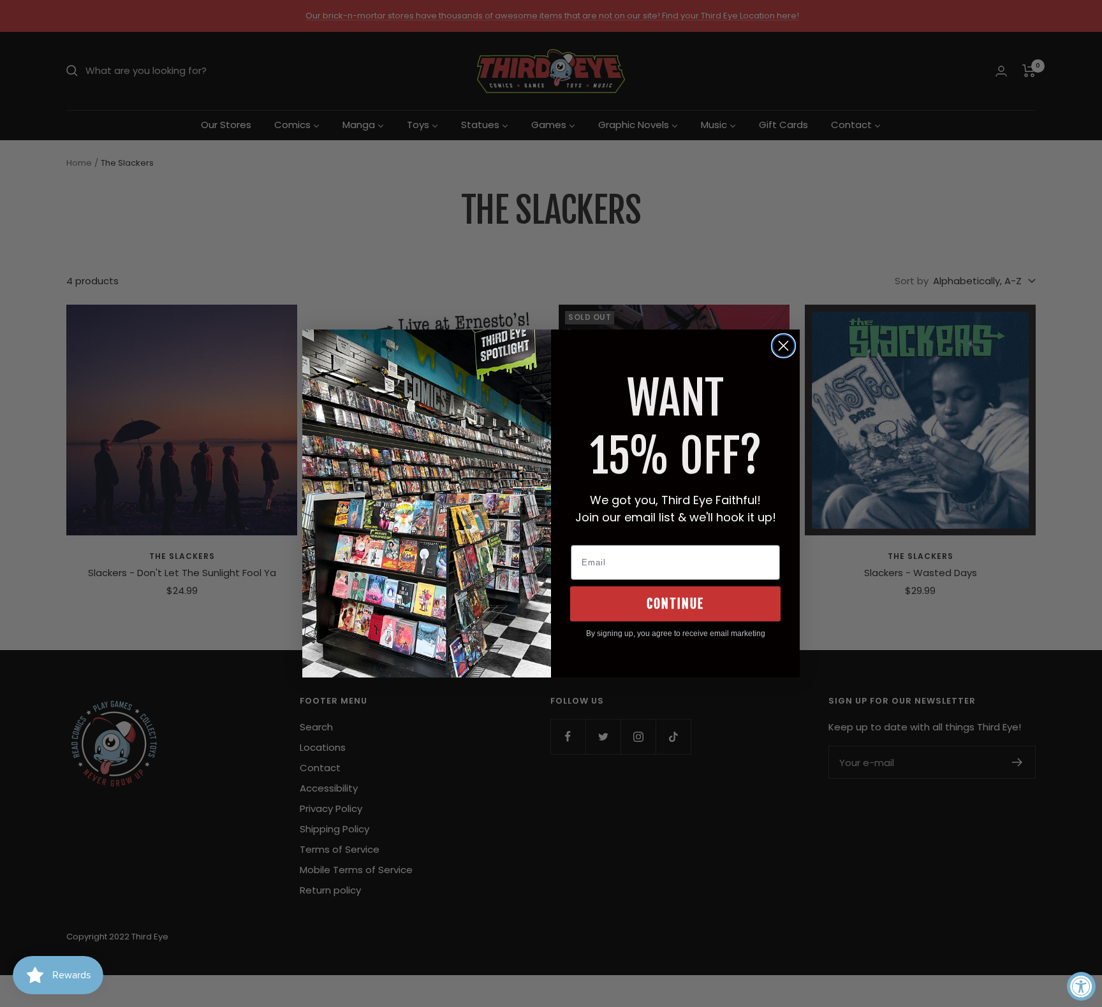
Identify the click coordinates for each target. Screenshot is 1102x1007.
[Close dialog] (783, 346)
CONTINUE (675, 604)
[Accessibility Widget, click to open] (1081, 986)
